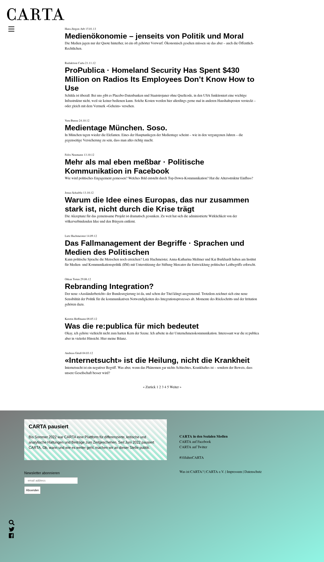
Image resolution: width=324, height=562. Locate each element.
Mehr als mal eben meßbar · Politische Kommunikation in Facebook (134, 166)
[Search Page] (13, 523)
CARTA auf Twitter (193, 446)
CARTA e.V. (215, 471)
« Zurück (149, 386)
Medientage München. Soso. (116, 127)
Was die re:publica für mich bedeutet (132, 326)
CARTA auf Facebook (195, 441)
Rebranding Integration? (109, 286)
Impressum (234, 471)
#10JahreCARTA (191, 457)
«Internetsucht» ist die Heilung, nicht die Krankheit (157, 360)
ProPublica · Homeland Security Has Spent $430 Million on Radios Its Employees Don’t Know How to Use (159, 79)
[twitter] (13, 530)
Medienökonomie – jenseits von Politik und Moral (154, 36)
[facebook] (13, 536)
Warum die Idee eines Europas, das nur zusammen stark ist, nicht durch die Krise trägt (157, 204)
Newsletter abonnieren (42, 473)
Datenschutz (253, 471)
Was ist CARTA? (191, 471)
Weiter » (175, 386)
